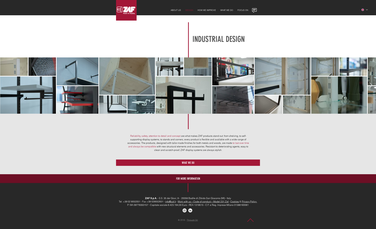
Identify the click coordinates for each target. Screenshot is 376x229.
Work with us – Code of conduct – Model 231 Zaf (203, 201)
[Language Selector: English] (364, 9)
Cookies (234, 201)
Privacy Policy (249, 201)
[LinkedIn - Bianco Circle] (190, 210)
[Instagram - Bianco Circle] (185, 210)
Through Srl (192, 220)
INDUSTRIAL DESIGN (218, 39)
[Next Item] (371, 85)
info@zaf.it (170, 201)
